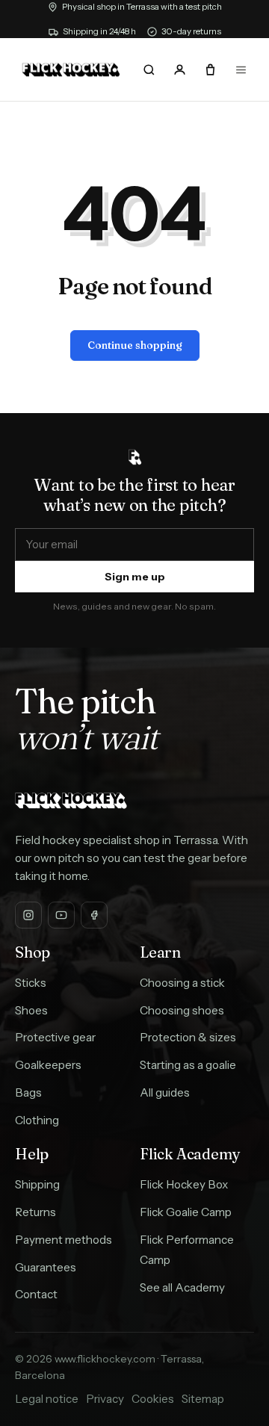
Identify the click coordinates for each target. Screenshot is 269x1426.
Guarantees (45, 1267)
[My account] (179, 69)
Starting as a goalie (188, 1065)
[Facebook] (94, 915)
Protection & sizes (188, 1037)
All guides (165, 1092)
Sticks (30, 983)
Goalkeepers (48, 1065)
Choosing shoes (182, 1010)
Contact (36, 1294)
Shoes (31, 1010)
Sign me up (135, 576)
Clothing (37, 1120)
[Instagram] (28, 915)
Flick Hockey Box (184, 1184)
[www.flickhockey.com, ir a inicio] (71, 70)
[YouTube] (61, 915)
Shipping (37, 1184)
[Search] (149, 69)
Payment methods (63, 1240)
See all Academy (182, 1287)
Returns (35, 1212)
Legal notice (46, 1399)
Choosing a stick (182, 983)
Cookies (153, 1399)
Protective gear (55, 1037)
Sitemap (203, 1399)
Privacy (105, 1399)
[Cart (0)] (210, 69)
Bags (28, 1092)
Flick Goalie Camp (186, 1212)
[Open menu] (240, 69)
